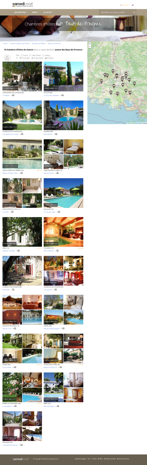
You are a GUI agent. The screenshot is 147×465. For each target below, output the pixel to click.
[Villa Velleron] (126, 76)
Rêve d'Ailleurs (49, 251)
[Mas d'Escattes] (101, 81)
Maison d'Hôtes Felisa (10, 173)
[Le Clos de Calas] (122, 85)
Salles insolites (111, 459)
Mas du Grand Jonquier (52, 329)
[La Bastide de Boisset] (105, 75)
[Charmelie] (122, 80)
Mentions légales (80, 459)
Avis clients (49, 58)
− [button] (90, 46)
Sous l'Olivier (6, 367)
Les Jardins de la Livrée (10, 134)
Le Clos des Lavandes (51, 95)
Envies (34, 12)
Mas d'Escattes (49, 406)
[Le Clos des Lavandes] (134, 84)
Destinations (20, 12)
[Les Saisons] (116, 76)
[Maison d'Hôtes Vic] (107, 76)
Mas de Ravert (49, 173)
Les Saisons (48, 290)
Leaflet (129, 123)
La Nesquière (7, 406)
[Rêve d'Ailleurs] (125, 91)
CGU (89, 459)
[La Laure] (117, 94)
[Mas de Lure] (130, 93)
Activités (47, 12)
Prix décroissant (38, 58)
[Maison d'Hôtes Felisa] (113, 71)
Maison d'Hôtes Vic (50, 367)
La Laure (5, 212)
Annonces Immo (123, 459)
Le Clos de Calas (49, 212)
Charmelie (5, 290)
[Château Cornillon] (110, 93)
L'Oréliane (5, 95)
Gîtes (101, 459)
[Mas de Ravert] (113, 86)
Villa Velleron (48, 134)
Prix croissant (25, 58)
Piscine (25, 55)
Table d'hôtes (36, 55)
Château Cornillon (8, 251)
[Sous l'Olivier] (129, 80)
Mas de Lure (6, 329)
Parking (47, 55)
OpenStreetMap (137, 123)
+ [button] (90, 44)
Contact (94, 459)
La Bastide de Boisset (10, 445)
